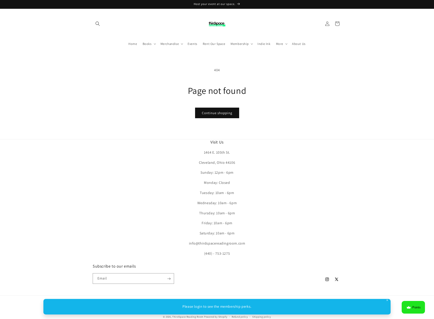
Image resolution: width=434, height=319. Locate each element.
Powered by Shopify (215, 316)
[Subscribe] (169, 278)
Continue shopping (217, 113)
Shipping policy (261, 316)
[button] (98, 24)
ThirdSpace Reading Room (187, 316)
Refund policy (240, 316)
